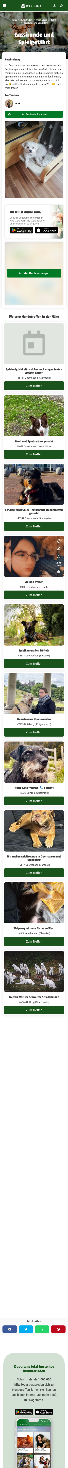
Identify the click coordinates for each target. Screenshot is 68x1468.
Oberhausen (41, 20)
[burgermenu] (4, 5)
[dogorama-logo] (31, 5)
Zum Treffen (34, 386)
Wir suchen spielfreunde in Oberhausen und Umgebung (34, 858)
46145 (53, 20)
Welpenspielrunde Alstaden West (34, 928)
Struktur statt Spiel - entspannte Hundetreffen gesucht (34, 511)
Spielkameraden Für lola (34, 650)
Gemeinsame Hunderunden (34, 719)
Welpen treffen (34, 582)
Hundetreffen (26, 20)
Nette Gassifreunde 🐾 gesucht (34, 788)
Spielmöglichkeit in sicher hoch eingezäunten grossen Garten (34, 371)
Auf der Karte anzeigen (34, 273)
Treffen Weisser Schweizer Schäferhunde (34, 997)
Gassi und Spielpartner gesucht (34, 441)
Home (14, 20)
